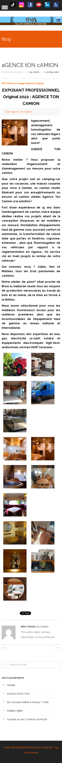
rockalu (11, 685)
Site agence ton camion (18, 112)
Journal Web (52, 72)
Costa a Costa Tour (18, 693)
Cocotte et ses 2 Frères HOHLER (27, 719)
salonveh (34, 72)
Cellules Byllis (15, 710)
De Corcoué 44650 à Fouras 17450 (28, 702)
